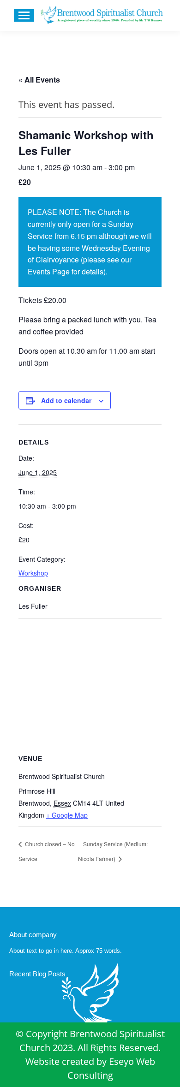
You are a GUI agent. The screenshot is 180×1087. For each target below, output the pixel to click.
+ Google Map (67, 815)
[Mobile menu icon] (24, 15)
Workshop (33, 572)
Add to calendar (66, 400)
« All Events (39, 79)
